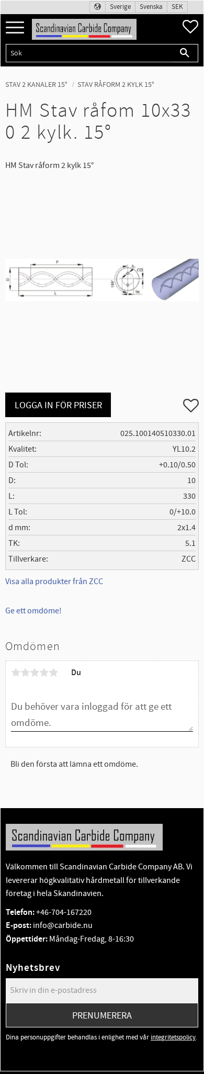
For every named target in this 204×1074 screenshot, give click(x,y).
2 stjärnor (25, 672)
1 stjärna (15, 672)
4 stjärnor (44, 672)
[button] (15, 28)
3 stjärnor (34, 672)
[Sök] (185, 53)
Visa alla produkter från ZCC (54, 581)
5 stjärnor (53, 672)
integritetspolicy (173, 1037)
